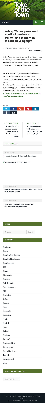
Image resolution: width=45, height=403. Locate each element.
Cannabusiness (8, 263)
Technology (7, 355)
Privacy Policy (22, 396)
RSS (24, 398)
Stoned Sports (8, 347)
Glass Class (7, 295)
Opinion (6, 331)
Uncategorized (8, 359)
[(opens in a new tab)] (22, 151)
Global (5, 299)
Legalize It (33, 51)
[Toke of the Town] (24, 8)
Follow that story (9, 287)
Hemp (5, 307)
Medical (6, 323)
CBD (4, 267)
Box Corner (7, 247)
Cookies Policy (31, 396)
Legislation (7, 315)
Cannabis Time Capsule (11, 259)
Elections (6, 279)
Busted (5, 251)
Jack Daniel (10, 48)
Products (6, 335)
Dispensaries (7, 275)
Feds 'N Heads (8, 283)
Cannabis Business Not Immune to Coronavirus (20, 156)
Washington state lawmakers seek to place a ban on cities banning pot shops (11, 131)
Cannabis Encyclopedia (11, 255)
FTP (4, 291)
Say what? (6, 339)
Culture (5, 271)
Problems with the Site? (10, 396)
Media (5, 319)
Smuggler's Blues (9, 343)
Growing (6, 303)
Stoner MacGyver (9, 351)
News (40, 51)
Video (5, 363)
